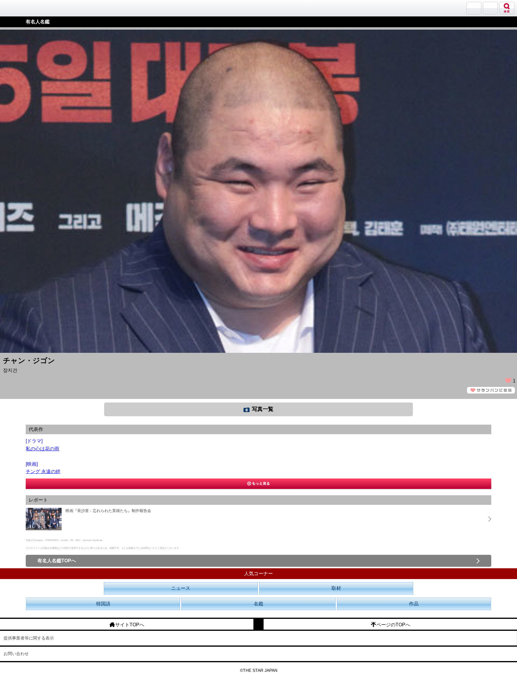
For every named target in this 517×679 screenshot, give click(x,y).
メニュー (490, 8)
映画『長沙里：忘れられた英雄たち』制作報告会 (108, 510)
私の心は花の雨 (42, 448)
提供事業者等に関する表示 (29, 638)
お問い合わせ (16, 653)
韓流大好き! (20, 8)
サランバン (474, 8)
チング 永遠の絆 (43, 471)
